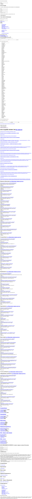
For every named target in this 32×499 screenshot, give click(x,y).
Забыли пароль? (2, 21)
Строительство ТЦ (2, 422)
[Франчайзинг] (2, 468)
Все (0, 123)
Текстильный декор (3, 441)
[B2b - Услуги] (2, 478)
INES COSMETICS (2, 417)
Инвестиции (3, 420)
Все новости (19, 129)
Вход (1, 35)
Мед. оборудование (2, 434)
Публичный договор (4, 488)
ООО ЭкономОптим (3, 443)
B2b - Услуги (3, 27)
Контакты (3, 31)
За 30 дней (13, 123)
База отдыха (2, 424)
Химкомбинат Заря (2, 436)
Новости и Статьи (4, 30)
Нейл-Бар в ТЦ (2, 411)
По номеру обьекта (2, 38)
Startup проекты (4, 28)
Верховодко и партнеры (3, 442)
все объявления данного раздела (16, 181)
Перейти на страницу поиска (4, 127)
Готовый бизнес (4, 24)
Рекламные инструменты (5, 33)
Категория (1, 36)
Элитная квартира (2, 430)
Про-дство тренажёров (3, 412)
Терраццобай (2, 410)
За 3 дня (5, 123)
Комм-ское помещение (3, 428)
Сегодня (2, 123)
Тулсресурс (1, 437)
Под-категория (2, 37)
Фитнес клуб (2, 418)
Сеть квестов (2, 416)
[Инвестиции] (2, 471)
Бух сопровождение (3, 440)
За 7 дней (7, 123)
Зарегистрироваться (3, 15)
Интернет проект (2, 423)
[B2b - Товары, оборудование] (4, 481)
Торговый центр (2, 429)
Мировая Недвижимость (5, 26)
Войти (1, 22)
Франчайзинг (3, 414)
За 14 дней (10, 123)
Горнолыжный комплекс (3, 409)
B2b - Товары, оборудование (6, 432)
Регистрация (3, 35)
